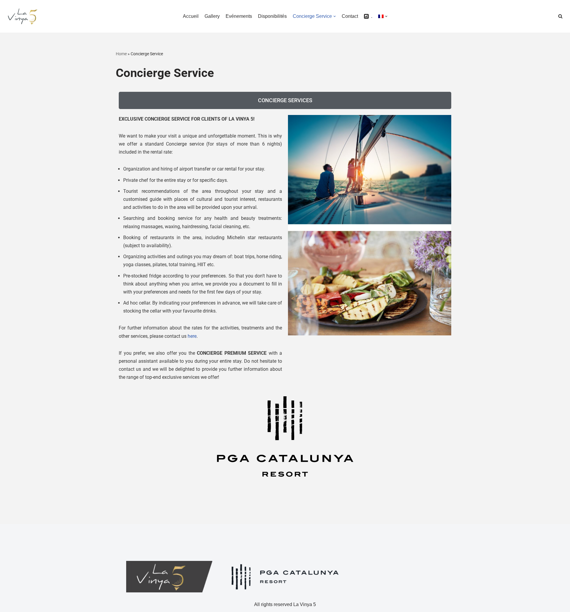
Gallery (212, 16)
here (192, 336)
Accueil (191, 16)
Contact (350, 16)
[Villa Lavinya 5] (22, 16)
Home (121, 53)
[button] (560, 16)
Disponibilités (272, 16)
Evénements (239, 16)
